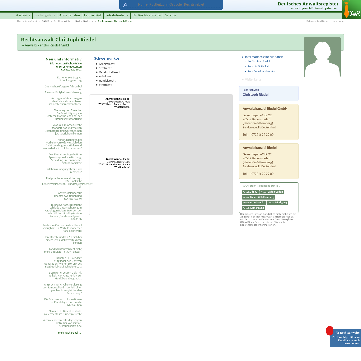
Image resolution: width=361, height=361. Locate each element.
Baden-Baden (82, 21)
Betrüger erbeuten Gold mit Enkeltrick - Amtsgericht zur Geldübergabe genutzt (65, 275)
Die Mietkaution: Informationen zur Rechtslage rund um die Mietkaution (63, 302)
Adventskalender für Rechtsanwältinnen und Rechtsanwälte (68, 196)
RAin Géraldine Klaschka (261, 71)
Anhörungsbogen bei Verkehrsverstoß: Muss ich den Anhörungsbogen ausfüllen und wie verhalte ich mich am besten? (62, 144)
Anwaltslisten (69, 15)
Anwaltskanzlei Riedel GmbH (48, 45)
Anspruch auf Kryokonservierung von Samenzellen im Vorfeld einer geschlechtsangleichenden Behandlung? (62, 289)
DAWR (45, 21)
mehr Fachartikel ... (69, 333)
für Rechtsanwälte (147, 15)
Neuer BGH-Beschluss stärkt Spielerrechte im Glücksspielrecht (62, 313)
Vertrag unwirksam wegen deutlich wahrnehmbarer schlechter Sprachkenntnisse (65, 101)
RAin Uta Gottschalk (259, 66)
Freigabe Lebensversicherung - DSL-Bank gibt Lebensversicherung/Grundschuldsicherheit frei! (62, 182)
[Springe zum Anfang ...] (353, 353)
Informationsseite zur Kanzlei (264, 57)
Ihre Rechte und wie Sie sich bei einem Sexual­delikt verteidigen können (63, 240)
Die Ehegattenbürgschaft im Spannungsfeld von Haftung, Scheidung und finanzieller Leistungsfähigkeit (65, 159)
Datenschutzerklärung (317, 21)
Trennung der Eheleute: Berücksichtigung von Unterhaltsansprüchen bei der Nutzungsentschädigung (64, 114)
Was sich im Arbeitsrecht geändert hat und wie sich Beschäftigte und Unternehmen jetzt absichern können (63, 129)
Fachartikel (92, 15)
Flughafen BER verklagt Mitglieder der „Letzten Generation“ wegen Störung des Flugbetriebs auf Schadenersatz (63, 262)
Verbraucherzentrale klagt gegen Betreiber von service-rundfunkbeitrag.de (62, 323)
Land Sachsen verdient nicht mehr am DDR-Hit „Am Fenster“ (63, 250)
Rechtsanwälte (62, 21)
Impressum (338, 21)
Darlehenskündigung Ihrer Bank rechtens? (63, 171)
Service (170, 15)
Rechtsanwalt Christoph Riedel (115, 21)
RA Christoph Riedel (259, 61)
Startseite (23, 15)
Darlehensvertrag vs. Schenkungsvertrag (69, 79)
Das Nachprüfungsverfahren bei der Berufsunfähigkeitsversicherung (63, 89)
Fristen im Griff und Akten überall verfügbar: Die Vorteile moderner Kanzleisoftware (62, 228)
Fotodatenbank (117, 15)
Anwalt (250, 192)
